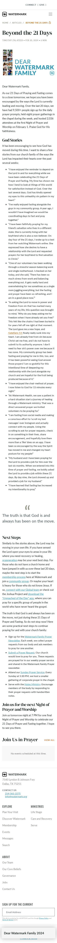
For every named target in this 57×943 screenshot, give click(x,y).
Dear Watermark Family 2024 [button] (24, 933)
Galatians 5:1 (15, 332)
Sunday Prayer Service (32, 672)
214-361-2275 (13, 793)
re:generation (9, 560)
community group (19, 581)
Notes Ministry (32, 684)
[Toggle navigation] (50, 14)
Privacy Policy (43, 918)
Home (5, 23)
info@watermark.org (16, 796)
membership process (14, 577)
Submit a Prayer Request (21, 652)
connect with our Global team (22, 590)
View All (49, 740)
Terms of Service (7, 920)
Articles (17, 23)
